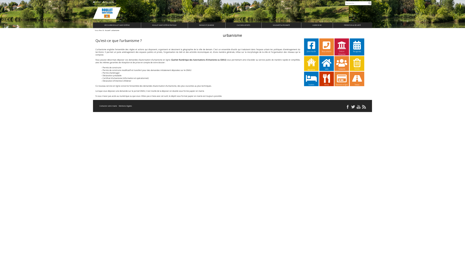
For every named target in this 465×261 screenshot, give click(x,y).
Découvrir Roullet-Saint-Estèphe (117, 25)
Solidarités (341, 69)
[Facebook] (348, 108)
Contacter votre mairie (108, 106)
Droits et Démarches (341, 51)
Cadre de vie (317, 25)
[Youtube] (358, 108)
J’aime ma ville (311, 51)
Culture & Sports (243, 25)
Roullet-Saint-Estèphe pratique (164, 25)
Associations (311, 69)
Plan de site (109, 2)
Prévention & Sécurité (352, 25)
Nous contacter (326, 51)
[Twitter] (353, 108)
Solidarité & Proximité (281, 25)
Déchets (357, 69)
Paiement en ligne (342, 84)
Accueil (98, 2)
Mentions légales (125, 106)
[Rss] (364, 108)
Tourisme (311, 84)
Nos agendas (357, 51)
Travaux (357, 84)
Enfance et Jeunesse (206, 25)
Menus (326, 84)
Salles (326, 69)
